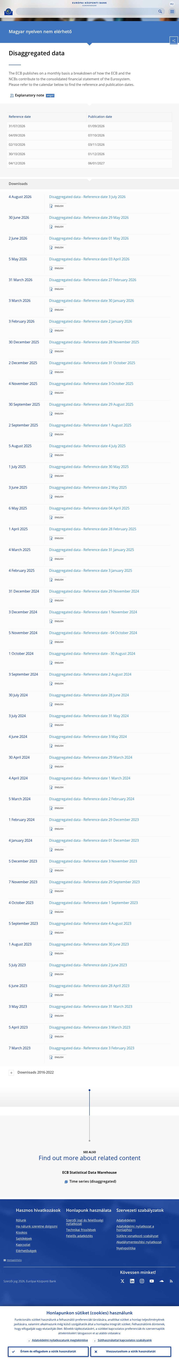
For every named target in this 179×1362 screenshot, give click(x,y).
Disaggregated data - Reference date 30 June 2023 (89, 944)
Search (160, 11)
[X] (122, 1281)
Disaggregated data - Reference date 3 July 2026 (87, 197)
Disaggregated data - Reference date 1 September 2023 (93, 903)
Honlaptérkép (14, 1260)
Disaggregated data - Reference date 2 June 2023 (88, 965)
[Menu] (172, 11)
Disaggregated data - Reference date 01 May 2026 (89, 238)
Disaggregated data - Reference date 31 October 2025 (92, 363)
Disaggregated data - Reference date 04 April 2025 (89, 508)
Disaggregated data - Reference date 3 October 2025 (91, 384)
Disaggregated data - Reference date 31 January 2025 (91, 550)
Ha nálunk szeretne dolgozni (37, 1226)
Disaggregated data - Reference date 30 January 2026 (91, 301)
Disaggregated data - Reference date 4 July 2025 (87, 446)
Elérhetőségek (26, 1251)
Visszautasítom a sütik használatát (131, 1351)
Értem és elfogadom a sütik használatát (48, 1351)
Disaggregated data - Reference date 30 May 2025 (89, 467)
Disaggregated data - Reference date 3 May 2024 (88, 737)
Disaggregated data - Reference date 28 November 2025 (94, 342)
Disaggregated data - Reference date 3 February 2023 (91, 1048)
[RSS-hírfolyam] (171, 1281)
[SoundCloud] (161, 1281)
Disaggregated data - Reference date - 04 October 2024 (93, 633)
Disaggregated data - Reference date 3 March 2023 (89, 1027)
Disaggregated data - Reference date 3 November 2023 (93, 861)
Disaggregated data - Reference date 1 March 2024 (89, 778)
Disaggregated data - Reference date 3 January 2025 (90, 571)
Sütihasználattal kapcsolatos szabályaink (125, 1340)
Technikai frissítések (81, 1230)
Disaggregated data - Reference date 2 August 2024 (90, 674)
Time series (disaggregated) (92, 1182)
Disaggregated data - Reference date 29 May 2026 (89, 218)
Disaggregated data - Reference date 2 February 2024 (91, 799)
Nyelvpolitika (125, 1248)
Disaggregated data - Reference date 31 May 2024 (89, 716)
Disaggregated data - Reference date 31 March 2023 (90, 1007)
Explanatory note (29, 95)
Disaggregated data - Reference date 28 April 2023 (89, 986)
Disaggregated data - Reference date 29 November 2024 (94, 591)
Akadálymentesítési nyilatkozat (139, 1242)
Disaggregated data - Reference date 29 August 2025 (91, 405)
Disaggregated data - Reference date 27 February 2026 (92, 280)
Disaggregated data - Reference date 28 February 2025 (92, 529)
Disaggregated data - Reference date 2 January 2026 (90, 321)
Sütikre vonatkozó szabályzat (137, 1236)
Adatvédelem (126, 1220)
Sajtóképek (24, 1238)
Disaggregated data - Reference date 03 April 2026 (89, 259)
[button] (171, 4)
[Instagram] (142, 1281)
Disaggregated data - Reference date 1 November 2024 (93, 612)
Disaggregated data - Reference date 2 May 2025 (88, 488)
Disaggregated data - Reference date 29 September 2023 (94, 882)
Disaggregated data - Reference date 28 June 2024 (89, 695)
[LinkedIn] (132, 1281)
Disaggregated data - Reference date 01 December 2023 (94, 841)
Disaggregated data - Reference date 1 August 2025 (90, 425)
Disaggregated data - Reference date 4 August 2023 (90, 924)
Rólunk (21, 1220)
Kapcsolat (23, 1244)
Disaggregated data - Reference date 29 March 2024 (90, 758)
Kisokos (21, 1232)
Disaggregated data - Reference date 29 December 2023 (94, 820)
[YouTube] (152, 1281)
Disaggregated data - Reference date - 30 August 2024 (92, 654)
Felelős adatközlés (79, 1236)
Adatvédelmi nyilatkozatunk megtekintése (60, 1340)
